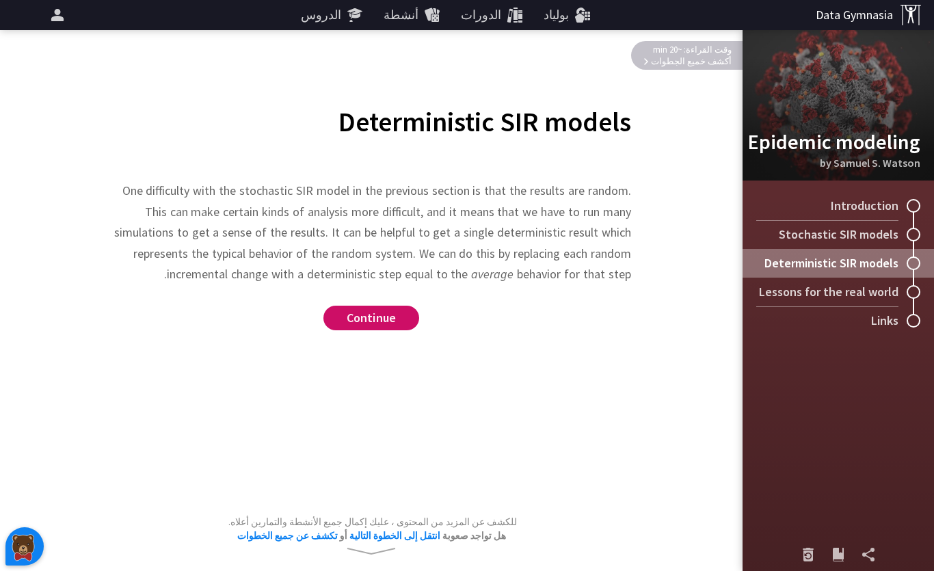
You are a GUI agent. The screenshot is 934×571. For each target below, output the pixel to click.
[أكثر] (55, 15)
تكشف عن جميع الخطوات (287, 535)
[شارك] (868, 554)
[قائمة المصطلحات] (838, 554)
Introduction (864, 205)
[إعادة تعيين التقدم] (808, 554)
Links (884, 320)
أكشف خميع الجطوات (691, 61)
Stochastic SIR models (838, 234)
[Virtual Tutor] (24, 546)
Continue (372, 318)
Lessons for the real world (828, 292)
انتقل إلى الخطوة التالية (394, 535)
